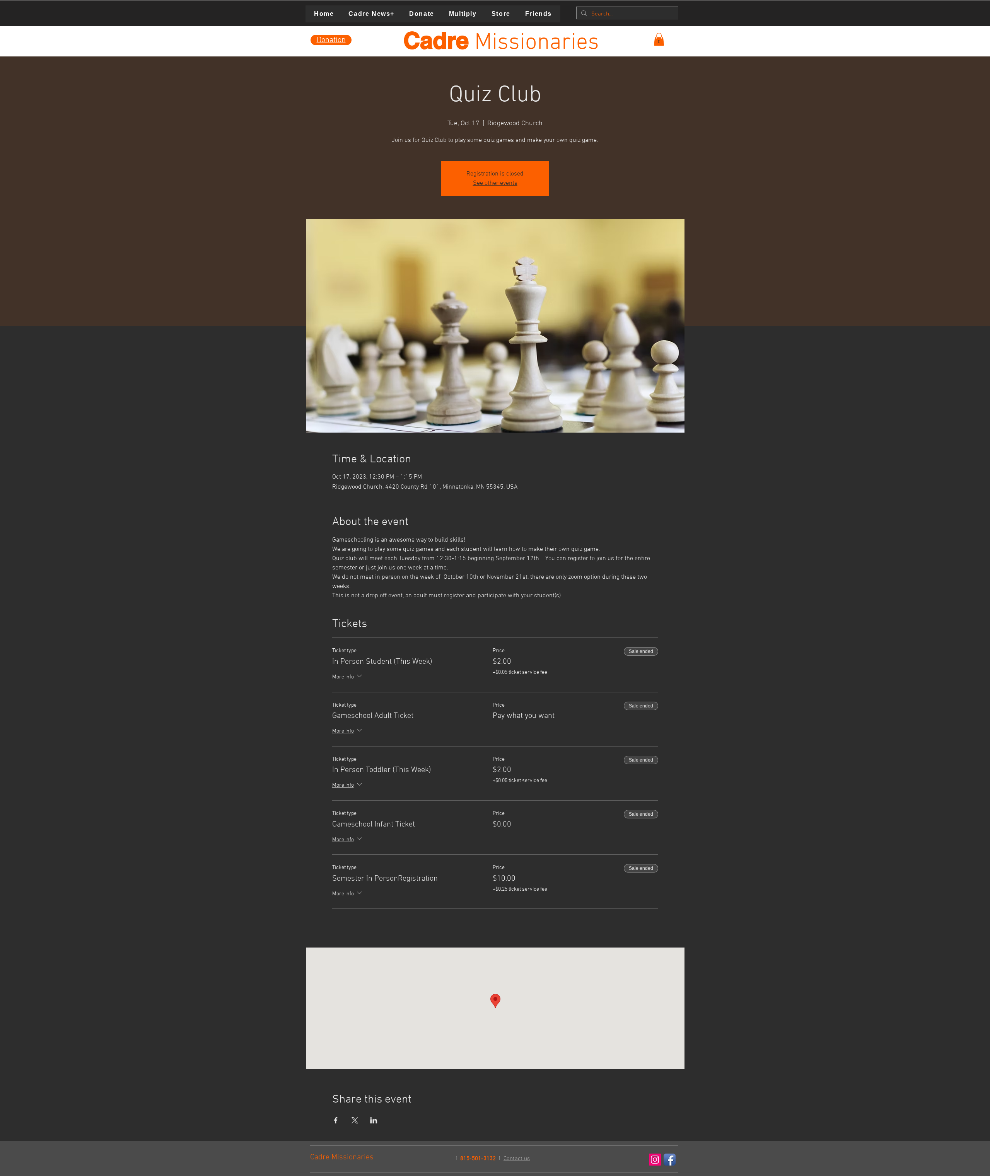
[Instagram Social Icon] (655, 1160)
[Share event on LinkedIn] (373, 1120)
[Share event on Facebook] (336, 1120)
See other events (495, 183)
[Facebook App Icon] (670, 1160)
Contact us (517, 1158)
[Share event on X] (354, 1120)
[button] (659, 39)
